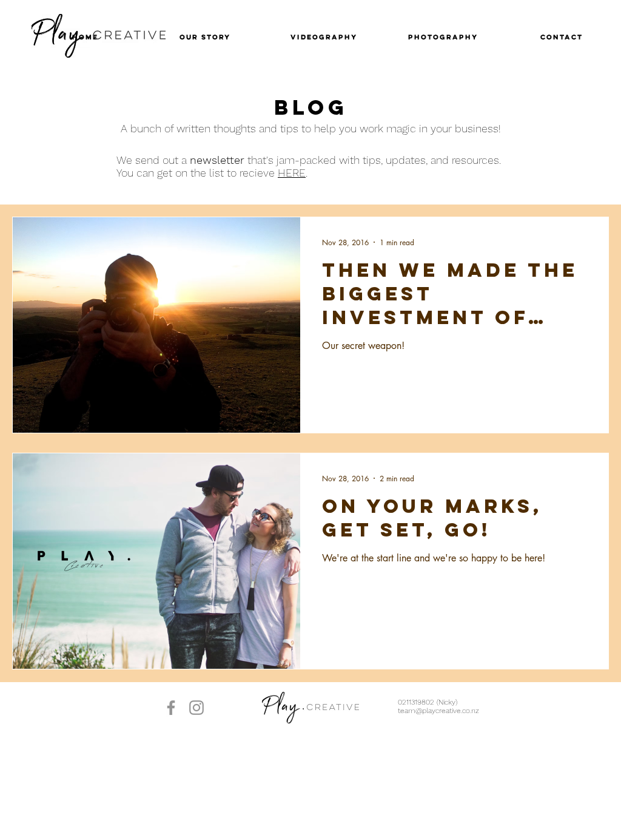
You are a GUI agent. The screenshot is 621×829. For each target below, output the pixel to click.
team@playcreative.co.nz (438, 710)
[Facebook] (171, 707)
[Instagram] (196, 707)
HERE (292, 172)
